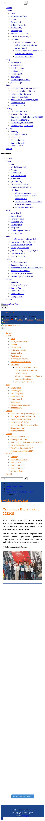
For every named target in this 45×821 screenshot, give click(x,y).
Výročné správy (16, 31)
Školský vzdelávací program (21, 94)
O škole (9, 10)
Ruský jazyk (15, 77)
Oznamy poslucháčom (19, 114)
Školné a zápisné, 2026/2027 (22, 125)
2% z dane (15, 39)
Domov (9, 7)
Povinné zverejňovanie (19, 33)
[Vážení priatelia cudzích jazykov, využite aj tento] (22, 694)
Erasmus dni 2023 (17, 143)
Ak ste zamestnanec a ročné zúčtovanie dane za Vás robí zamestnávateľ (26, 45)
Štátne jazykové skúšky (20, 97)
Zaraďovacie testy (18, 102)
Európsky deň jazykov (19, 134)
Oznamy (9, 108)
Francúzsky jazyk (17, 68)
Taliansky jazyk (16, 74)
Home (8, 483)
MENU (4, 307)
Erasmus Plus (16, 137)
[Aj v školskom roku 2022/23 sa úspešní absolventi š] (22, 604)
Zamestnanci (16, 22)
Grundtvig (14, 131)
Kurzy (8, 59)
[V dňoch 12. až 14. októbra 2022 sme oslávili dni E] (22, 758)
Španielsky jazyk (17, 71)
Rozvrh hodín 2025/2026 (20, 120)
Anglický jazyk (16, 62)
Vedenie (14, 19)
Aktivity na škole (17, 146)
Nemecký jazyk (16, 65)
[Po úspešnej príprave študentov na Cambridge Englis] (22, 782)
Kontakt (9, 149)
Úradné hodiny (16, 28)
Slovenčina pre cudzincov (20, 79)
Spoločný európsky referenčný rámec (25, 88)
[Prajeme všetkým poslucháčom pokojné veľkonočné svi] (22, 677)
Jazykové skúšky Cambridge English (24, 100)
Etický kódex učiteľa (18, 25)
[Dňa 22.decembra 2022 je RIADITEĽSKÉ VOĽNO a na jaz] (22, 711)
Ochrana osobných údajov (21, 36)
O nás (13, 13)
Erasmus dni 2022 (17, 140)
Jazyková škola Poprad (14, 486)
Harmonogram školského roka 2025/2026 (27, 117)
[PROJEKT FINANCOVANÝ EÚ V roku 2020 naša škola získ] (22, 732)
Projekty (9, 128)
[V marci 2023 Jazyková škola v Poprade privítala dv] (22, 642)
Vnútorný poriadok (18, 105)
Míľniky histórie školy (19, 16)
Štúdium (9, 85)
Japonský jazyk (16, 82)
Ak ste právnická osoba (24, 56)
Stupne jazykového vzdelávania (23, 91)
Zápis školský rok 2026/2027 (22, 123)
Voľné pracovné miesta (19, 111)
